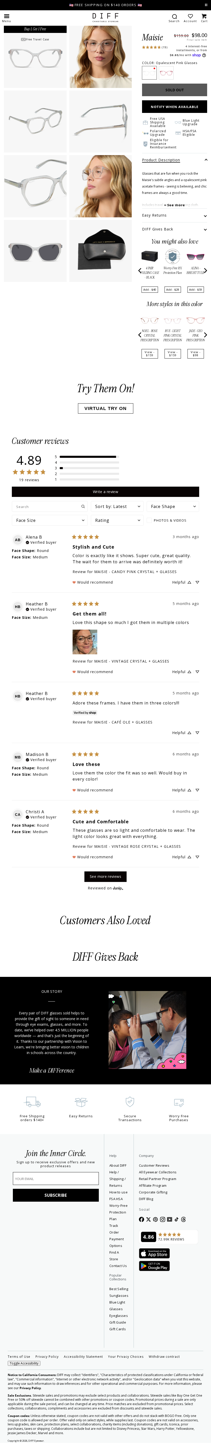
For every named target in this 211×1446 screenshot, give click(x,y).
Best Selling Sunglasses (118, 1292)
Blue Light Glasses (117, 1305)
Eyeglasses (118, 1315)
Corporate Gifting (153, 1192)
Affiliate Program (168, 1185)
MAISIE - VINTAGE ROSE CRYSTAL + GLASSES (137, 846)
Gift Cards (117, 1329)
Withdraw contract (164, 1357)
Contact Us (118, 1265)
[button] (6, 18)
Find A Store (114, 1255)
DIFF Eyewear (36, 1440)
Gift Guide (117, 1322)
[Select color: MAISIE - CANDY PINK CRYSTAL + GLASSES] (166, 72)
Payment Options (116, 1242)
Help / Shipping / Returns (117, 1179)
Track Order (114, 1229)
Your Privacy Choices (126, 1357)
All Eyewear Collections (158, 1172)
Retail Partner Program (168, 1178)
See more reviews (105, 876)
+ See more (174, 205)
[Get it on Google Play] (154, 1266)
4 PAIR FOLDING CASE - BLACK (149, 273)
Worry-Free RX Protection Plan (172, 270)
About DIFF (117, 1165)
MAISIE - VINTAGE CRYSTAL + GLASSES (131, 661)
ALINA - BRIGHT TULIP (196, 270)
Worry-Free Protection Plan (118, 1212)
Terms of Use (19, 1357)
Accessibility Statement (83, 1357)
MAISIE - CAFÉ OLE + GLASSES (123, 722)
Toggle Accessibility (24, 1363)
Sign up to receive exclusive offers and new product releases (55, 1164)
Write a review (105, 491)
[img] (41, 542)
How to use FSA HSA (118, 1195)
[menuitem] (174, 18)
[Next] (205, 270)
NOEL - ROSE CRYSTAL (149, 335)
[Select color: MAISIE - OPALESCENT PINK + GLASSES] (149, 72)
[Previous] (140, 270)
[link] (155, 46)
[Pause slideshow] (206, 5)
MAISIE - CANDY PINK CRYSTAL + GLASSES (135, 571)
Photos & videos (170, 520)
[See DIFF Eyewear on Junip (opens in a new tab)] (118, 888)
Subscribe (56, 1195)
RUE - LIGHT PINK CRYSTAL (172, 335)
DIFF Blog (146, 1199)
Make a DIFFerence (51, 1071)
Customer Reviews (154, 1165)
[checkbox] (173, 520)
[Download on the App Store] (154, 1253)
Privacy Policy (47, 1357)
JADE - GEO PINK (195, 335)
